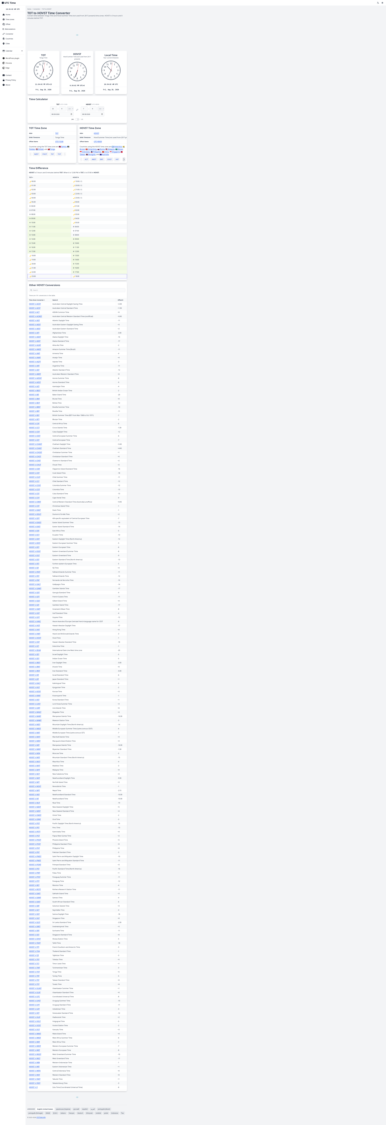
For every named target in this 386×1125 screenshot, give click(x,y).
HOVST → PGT (34, 836)
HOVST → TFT (34, 947)
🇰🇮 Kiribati (40, 149)
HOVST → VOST (35, 1025)
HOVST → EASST (35, 522)
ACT (86, 159)
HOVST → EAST (34, 526)
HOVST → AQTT (35, 362)
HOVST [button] (75, 177)
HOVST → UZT (34, 1009)
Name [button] (54, 300)
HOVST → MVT (34, 766)
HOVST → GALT (35, 584)
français (71, 1113)
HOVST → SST (34, 935)
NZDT (36, 154)
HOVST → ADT (34, 320)
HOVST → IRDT (34, 663)
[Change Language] (378, 3)
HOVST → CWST (35, 502)
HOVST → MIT (34, 745)
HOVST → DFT (34, 518)
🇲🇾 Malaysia (110, 149)
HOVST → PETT (34, 832)
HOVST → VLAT (34, 1017)
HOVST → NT (34, 799)
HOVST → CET (34, 440)
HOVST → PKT (34, 852)
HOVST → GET (34, 592)
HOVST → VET (34, 1013)
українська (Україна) (63, 1109)
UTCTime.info (41, 1117)
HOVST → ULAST (35, 988)
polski (106, 1113)
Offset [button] (120, 300)
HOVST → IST (34, 675)
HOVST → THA (34, 951)
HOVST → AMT (34, 353)
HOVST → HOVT (35, 638)
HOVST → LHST (35, 704)
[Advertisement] (77, 35)
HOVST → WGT (34, 1058)
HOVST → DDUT (35, 514)
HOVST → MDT (34, 724)
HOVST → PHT (34, 848)
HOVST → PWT (34, 873)
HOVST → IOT (34, 658)
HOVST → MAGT (35, 712)
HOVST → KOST (35, 691)
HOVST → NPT (34, 790)
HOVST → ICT (34, 646)
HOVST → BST (34, 415)
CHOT (109, 159)
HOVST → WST (34, 1075)
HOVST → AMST (35, 349)
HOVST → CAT (34, 423)
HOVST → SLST (34, 922)
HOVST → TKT (34, 959)
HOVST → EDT (34, 539)
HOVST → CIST (34, 469)
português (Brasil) (104, 1109)
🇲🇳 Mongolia (90, 154)
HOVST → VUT (34, 1029)
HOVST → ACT (34, 312)
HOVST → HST (34, 642)
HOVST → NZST (35, 811)
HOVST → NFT (34, 782)
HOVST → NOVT (35, 786)
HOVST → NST (34, 794)
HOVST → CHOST (35, 452)
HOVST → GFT (34, 597)
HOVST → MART (35, 716)
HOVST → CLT (34, 481)
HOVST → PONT (35, 865)
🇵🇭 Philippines (95, 152)
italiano (63, 1113)
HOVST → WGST (35, 1054)
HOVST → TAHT (35, 943)
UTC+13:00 (59, 141)
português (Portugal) (36, 1113)
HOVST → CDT (34, 432)
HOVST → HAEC (35, 621)
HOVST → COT (34, 489)
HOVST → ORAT (35, 819)
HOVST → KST (34, 700)
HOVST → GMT (34, 609)
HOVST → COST (35, 485)
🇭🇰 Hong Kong (91, 149)
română (98, 1113)
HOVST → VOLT (35, 1021)
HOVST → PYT (34, 881)
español (85, 1109)
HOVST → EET (34, 547)
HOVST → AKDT (35, 337)
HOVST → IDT (34, 654)
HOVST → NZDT (35, 807)
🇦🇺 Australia (104, 154)
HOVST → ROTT (35, 889)
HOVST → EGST (35, 551)
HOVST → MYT (34, 770)
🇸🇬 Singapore (115, 152)
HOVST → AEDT (35, 324)
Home (29, 9)
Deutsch (80, 1113)
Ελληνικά (89, 1113)
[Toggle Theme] (382, 3)
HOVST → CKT (34, 473)
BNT (101, 159)
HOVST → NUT (34, 803)
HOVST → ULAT (35, 992)
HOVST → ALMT (35, 345)
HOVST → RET (34, 885)
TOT (56, 133)
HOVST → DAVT (35, 510)
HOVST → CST (34, 494)
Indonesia (114, 1113)
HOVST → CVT (34, 498)
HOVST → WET (34, 1050)
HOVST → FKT (34, 576)
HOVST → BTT (34, 419)
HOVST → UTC (34, 996)
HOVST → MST (34, 757)
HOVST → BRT (34, 411)
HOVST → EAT (34, 531)
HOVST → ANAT (35, 357)
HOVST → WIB (34, 1062)
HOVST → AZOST (35, 378)
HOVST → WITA (35, 1071)
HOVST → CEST (34, 436)
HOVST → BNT (34, 399)
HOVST (96, 133)
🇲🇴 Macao (119, 149)
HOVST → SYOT (35, 939)
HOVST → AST (34, 370)
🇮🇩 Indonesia (85, 152)
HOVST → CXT (34, 506)
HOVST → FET (34, 564)
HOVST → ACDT (35, 304)
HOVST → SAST (34, 902)
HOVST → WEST (35, 1046)
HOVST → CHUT (35, 465)
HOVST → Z (33, 1087)
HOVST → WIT (34, 1067)
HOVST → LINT (34, 708)
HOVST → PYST (34, 877)
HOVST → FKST (34, 572)
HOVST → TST (34, 980)
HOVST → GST (34, 613)
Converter (36, 9)
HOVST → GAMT (35, 588)
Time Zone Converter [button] (36, 300)
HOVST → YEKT (34, 1083)
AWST (94, 159)
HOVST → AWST (35, 374)
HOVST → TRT (34, 976)
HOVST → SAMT (35, 898)
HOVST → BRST (35, 407)
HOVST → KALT (34, 683)
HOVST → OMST (35, 815)
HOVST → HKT (34, 630)
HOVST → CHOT (35, 456)
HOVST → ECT (34, 535)
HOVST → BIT (34, 395)
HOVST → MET (34, 733)
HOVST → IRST (34, 671)
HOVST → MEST (35, 729)
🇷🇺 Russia (101, 149)
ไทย (122, 1113)
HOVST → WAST (35, 1038)
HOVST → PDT (34, 823)
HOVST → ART (34, 366)
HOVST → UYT (34, 1005)
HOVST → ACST (35, 308)
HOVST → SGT (34, 918)
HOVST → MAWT (35, 720)
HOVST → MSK (34, 753)
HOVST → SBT (34, 906)
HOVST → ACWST (35, 316)
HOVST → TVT (34, 984)
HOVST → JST (34, 679)
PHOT (45, 154)
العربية (93, 1109)
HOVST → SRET (34, 926)
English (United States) (45, 1109)
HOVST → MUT (34, 761)
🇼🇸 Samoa (62, 147)
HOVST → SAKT (35, 893)
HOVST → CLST (34, 477)
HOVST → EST (34, 559)
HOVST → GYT (34, 617)
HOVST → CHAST (35, 448)
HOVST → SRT (34, 931)
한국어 (55, 1113)
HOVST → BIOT (34, 390)
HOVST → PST (34, 869)
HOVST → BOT (34, 403)
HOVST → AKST (35, 341)
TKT (52, 154)
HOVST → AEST (34, 329)
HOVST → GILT (34, 601)
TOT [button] (30, 177)
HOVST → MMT (35, 749)
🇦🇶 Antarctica (117, 147)
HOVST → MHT (34, 737)
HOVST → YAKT (34, 1079)
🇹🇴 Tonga (51, 149)
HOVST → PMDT (35, 856)
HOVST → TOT (34, 972)
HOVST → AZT (34, 386)
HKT (117, 159)
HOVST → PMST (35, 860)
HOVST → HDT (34, 625)
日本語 (48, 1113)
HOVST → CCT (34, 428)
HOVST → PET (34, 827)
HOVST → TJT (34, 955)
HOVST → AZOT (35, 382)
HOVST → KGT (34, 687)
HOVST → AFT (34, 333)
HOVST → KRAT (35, 696)
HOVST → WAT (34, 1042)
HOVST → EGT (34, 555)
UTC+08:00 (98, 141)
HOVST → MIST (35, 741)
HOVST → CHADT (35, 444)
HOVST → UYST (35, 1001)
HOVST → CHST (35, 461)
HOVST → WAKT (35, 1034)
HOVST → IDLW (35, 650)
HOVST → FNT (34, 580)
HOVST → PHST (35, 844)
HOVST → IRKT (34, 667)
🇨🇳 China (105, 152)
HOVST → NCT (34, 774)
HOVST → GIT (34, 605)
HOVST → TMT (34, 968)
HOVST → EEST (34, 543)
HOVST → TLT (34, 964)
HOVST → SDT (34, 914)
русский (76, 1109)
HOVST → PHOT (35, 840)
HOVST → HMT (34, 634)
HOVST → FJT (34, 568)
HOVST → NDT (34, 778)
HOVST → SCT (34, 910)
